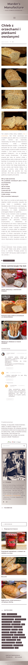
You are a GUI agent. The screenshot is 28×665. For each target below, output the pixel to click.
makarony (14, 629)
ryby (3, 639)
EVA (7, 372)
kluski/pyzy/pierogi (7, 626)
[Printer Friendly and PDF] (14, 442)
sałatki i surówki (11, 639)
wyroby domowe (18, 645)
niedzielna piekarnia (7, 634)
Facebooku (8, 495)
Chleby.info (13, 385)
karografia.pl (17, 664)
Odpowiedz (9, 368)
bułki (3, 614)
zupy (16, 647)
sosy (19, 639)
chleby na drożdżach (9, 260)
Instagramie (17, 495)
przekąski (15, 637)
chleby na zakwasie (20, 619)
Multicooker (5, 632)
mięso (20, 629)
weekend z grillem (7, 645)
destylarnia (17, 621)
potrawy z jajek (6, 637)
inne (23, 624)
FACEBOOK (9, 657)
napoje (20, 632)
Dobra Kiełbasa (6, 624)
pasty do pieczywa (19, 634)
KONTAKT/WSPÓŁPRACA (13, 655)
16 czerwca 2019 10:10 (15, 372)
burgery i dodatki (11, 614)
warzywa (18, 642)
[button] (14, 17)
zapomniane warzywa (7, 647)
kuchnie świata (6, 629)
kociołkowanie (18, 626)
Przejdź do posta (6, 293)
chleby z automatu (7, 621)
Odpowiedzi (10, 382)
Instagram (18, 657)
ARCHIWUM (8, 524)
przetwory (22, 637)
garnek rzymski (16, 624)
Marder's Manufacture (14, 5)
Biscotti (4, 576)
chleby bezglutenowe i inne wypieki (11, 616)
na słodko (13, 632)
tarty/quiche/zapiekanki (8, 642)
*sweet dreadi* (10, 353)
